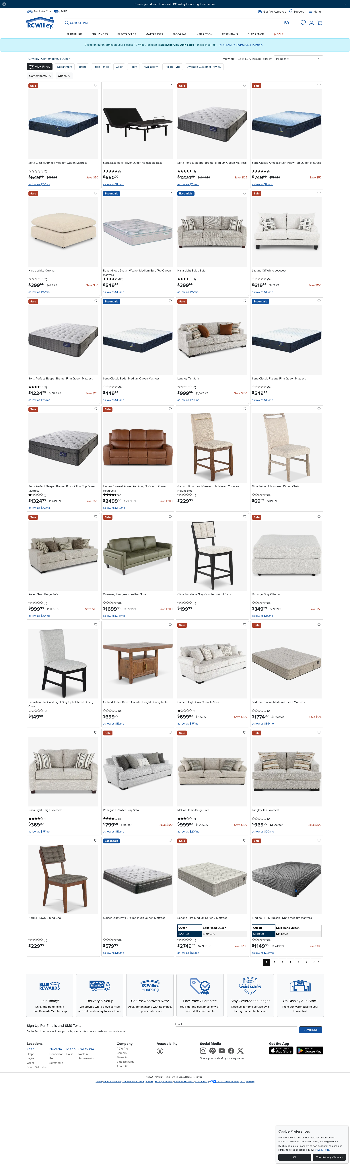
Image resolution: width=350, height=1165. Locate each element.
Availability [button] (151, 67)
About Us (122, 1066)
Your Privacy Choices (329, 1157)
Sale (279, 34)
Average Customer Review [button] (204, 67)
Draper (31, 1054)
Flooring (179, 34)
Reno (52, 1058)
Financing (123, 1057)
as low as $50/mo (114, 508)
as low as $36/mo (263, 723)
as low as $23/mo (263, 953)
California (86, 1049)
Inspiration (204, 34)
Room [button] (133, 67)
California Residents (184, 1081)
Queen (65, 59)
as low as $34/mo (114, 616)
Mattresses (154, 34)
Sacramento (86, 1058)
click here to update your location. (241, 45)
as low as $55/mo (188, 953)
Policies (149, 1081)
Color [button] (119, 67)
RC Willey (33, 59)
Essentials (230, 34)
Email (178, 1024)
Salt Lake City (42, 11)
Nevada (55, 1049)
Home (99, 1081)
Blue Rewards (125, 1062)
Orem (30, 1063)
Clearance (256, 34)
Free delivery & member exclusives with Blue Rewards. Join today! (175, 4)
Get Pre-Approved (274, 11)
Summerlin (56, 1063)
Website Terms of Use (133, 1081)
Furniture (74, 34)
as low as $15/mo (39, 184)
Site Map (250, 1081)
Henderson (56, 1054)
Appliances (99, 34)
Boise (69, 1054)
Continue (311, 1030)
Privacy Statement (164, 1081)
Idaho (70, 1049)
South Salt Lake (36, 1067)
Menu (317, 11)
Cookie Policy (202, 1081)
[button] (36, 4)
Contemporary (50, 59)
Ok (295, 1157)
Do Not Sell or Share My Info (230, 1081)
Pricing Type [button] (172, 67)
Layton (31, 1058)
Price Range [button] (101, 67)
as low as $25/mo (188, 184)
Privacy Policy (322, 1149)
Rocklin (83, 1054)
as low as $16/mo (113, 831)
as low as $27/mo (39, 508)
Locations (35, 1044)
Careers (122, 1053)
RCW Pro (122, 1048)
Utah (30, 1049)
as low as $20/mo (188, 400)
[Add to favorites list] (96, 85)
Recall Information (112, 1081)
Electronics (126, 34)
